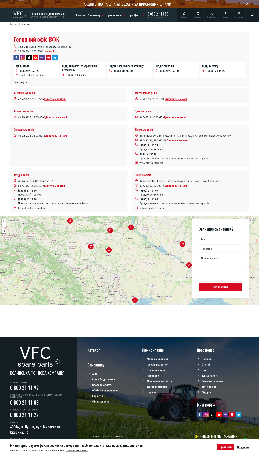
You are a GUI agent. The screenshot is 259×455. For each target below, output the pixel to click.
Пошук (225, 16)
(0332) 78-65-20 (29, 70)
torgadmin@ (32, 208)
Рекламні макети (212, 381)
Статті (206, 364)
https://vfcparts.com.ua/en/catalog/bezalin (129, 4)
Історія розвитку (157, 364)
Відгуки (206, 392)
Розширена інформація (77, 450)
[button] (189, 265)
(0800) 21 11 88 (27, 199)
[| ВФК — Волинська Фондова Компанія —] (19, 14)
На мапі (49, 51)
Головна (14, 24)
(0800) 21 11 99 (148, 145)
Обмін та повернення (105, 390)
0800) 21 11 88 (148, 154)
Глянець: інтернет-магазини (218, 436)
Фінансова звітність (159, 381)
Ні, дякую (243, 447)
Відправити (220, 286)
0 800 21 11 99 (24, 387)
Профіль (211, 16)
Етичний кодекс (157, 370)
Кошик (198, 16)
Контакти (238, 16)
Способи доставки (103, 379)
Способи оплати (102, 384)
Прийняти (225, 447)
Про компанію (114, 15)
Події (205, 370)
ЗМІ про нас (209, 386)
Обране (184, 16)
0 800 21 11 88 (158, 13)
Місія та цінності (157, 359)
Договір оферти (157, 386)
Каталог (80, 15)
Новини (206, 359)
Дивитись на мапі (55, 99)
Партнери (153, 375)
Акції (95, 373)
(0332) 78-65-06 (169, 70)
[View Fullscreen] (4, 231)
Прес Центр (135, 15)
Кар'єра (151, 392)
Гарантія (97, 396)
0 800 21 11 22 (24, 414)
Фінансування (101, 401)
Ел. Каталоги (210, 375)
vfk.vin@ (151, 162)
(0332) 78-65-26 (76, 75)
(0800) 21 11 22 (216, 70)
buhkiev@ (32, 75)
